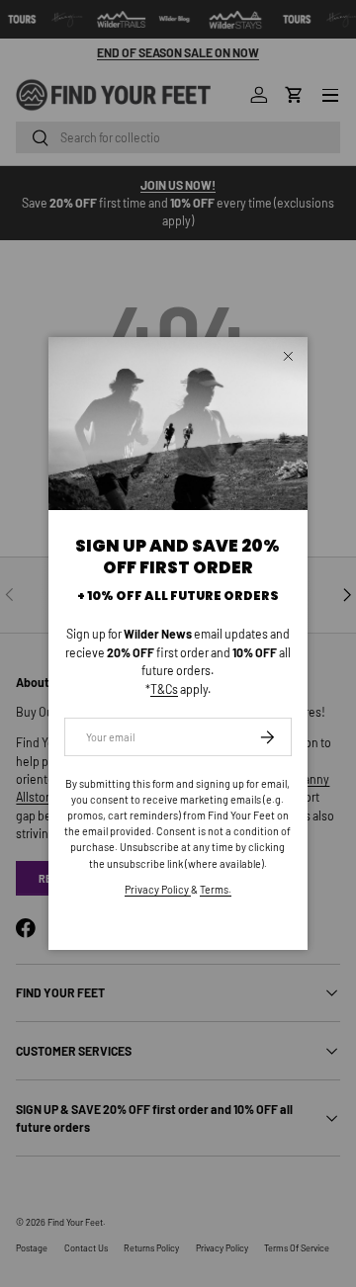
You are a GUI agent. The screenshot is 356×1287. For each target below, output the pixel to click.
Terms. (215, 889)
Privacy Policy (158, 889)
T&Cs (164, 689)
